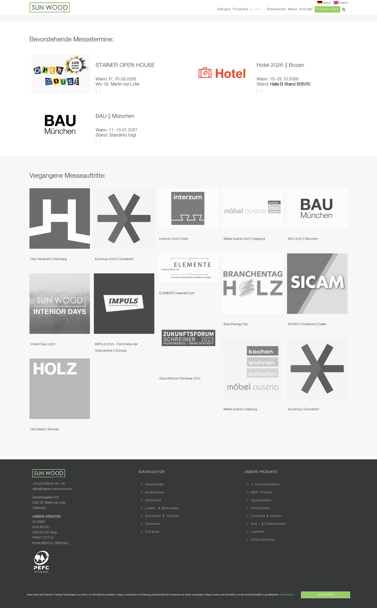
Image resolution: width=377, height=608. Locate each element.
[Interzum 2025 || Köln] (188, 191)
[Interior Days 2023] (59, 276)
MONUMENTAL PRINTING (50, 543)
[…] (98, 91)
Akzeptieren (325, 595)
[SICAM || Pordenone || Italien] (317, 256)
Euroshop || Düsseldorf (303, 409)
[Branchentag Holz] (253, 256)
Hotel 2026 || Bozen (280, 65)
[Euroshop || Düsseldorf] (317, 341)
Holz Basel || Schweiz (44, 429)
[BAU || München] (60, 107)
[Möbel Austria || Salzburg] (253, 341)
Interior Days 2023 (42, 344)
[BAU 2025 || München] (317, 191)
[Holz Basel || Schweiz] (59, 361)
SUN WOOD (40, 527)
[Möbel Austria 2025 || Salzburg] (253, 191)
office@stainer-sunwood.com (52, 489)
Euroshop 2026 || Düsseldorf (114, 259)
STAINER (38, 522)
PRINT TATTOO (43, 538)
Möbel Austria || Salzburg (240, 409)
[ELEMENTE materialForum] (188, 256)
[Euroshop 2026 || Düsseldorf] (124, 191)
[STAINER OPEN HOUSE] (60, 56)
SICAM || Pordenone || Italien (307, 324)
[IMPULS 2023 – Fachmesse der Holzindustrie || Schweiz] (124, 276)
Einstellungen (287, 595)
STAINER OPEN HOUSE (125, 65)
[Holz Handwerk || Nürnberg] (59, 191)
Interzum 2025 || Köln (173, 239)
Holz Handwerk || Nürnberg (48, 259)
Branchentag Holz (236, 324)
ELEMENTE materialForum (177, 293)
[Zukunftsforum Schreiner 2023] (188, 310)
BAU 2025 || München (303, 239)
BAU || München (115, 116)
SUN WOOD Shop (44, 532)
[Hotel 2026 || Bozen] (221, 56)
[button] (344, 9)
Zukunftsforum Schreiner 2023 (179, 378)
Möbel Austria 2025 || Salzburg (244, 239)
